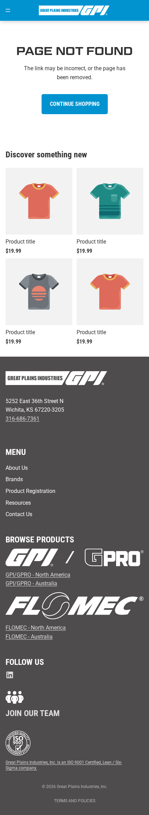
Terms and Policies (74, 800)
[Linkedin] (10, 675)
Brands (14, 479)
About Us (17, 468)
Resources (18, 503)
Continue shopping (74, 104)
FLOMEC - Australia (29, 636)
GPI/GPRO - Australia (31, 583)
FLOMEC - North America (36, 627)
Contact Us (19, 514)
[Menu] (8, 10)
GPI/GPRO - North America (38, 574)
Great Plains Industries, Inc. (82, 786)
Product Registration (30, 491)
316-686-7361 (23, 418)
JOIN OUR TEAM (33, 713)
